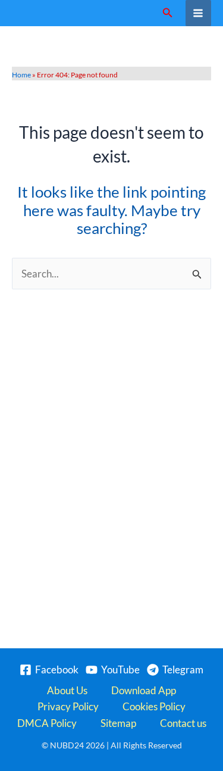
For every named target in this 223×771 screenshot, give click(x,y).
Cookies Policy (154, 706)
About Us (67, 690)
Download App (143, 690)
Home (21, 74)
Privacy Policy (68, 706)
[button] (167, 12)
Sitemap (118, 723)
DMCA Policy (47, 723)
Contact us (183, 723)
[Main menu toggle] (199, 13)
